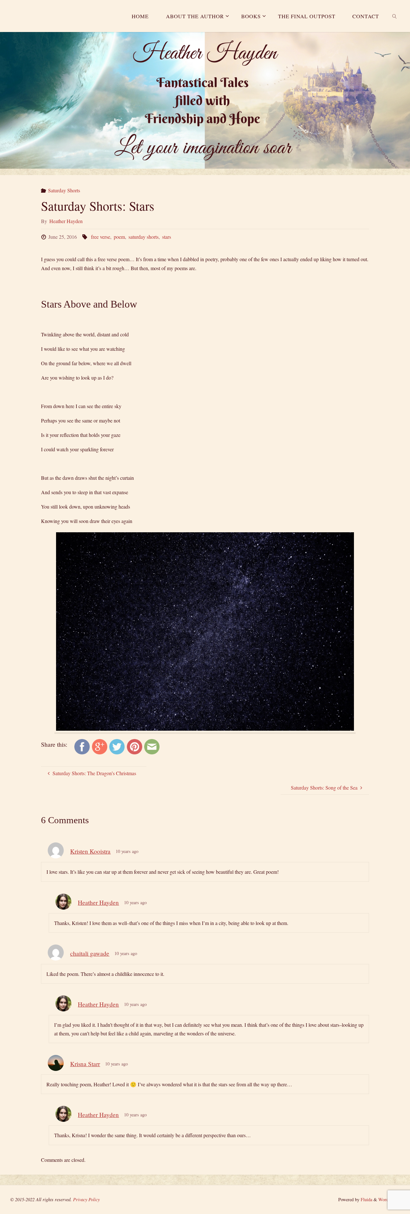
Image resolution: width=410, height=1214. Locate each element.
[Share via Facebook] (82, 746)
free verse (100, 236)
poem (119, 236)
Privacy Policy (86, 1199)
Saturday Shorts (64, 190)
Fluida (365, 1199)
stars (166, 236)
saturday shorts (143, 236)
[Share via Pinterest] (134, 746)
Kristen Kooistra (90, 851)
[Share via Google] (99, 746)
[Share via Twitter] (117, 746)
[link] (395, 16)
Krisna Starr (85, 1064)
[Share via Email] (152, 746)
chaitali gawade (89, 953)
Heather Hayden (98, 902)
